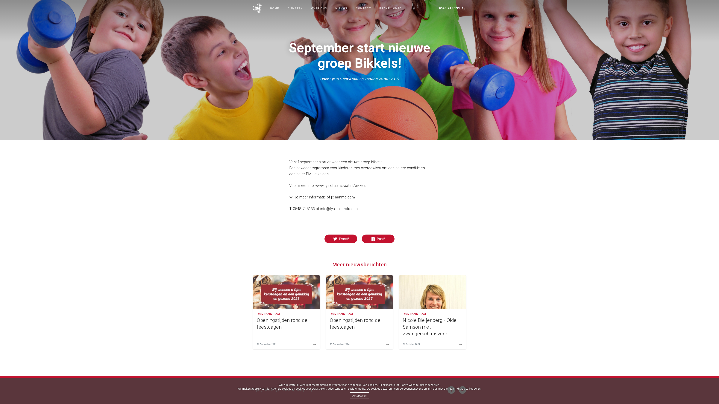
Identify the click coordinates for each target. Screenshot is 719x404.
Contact (363, 8)
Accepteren (359, 395)
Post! (380, 239)
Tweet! (343, 239)
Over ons (319, 8)
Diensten (295, 8)
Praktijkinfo (390, 8)
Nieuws (341, 8)
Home (274, 8)
